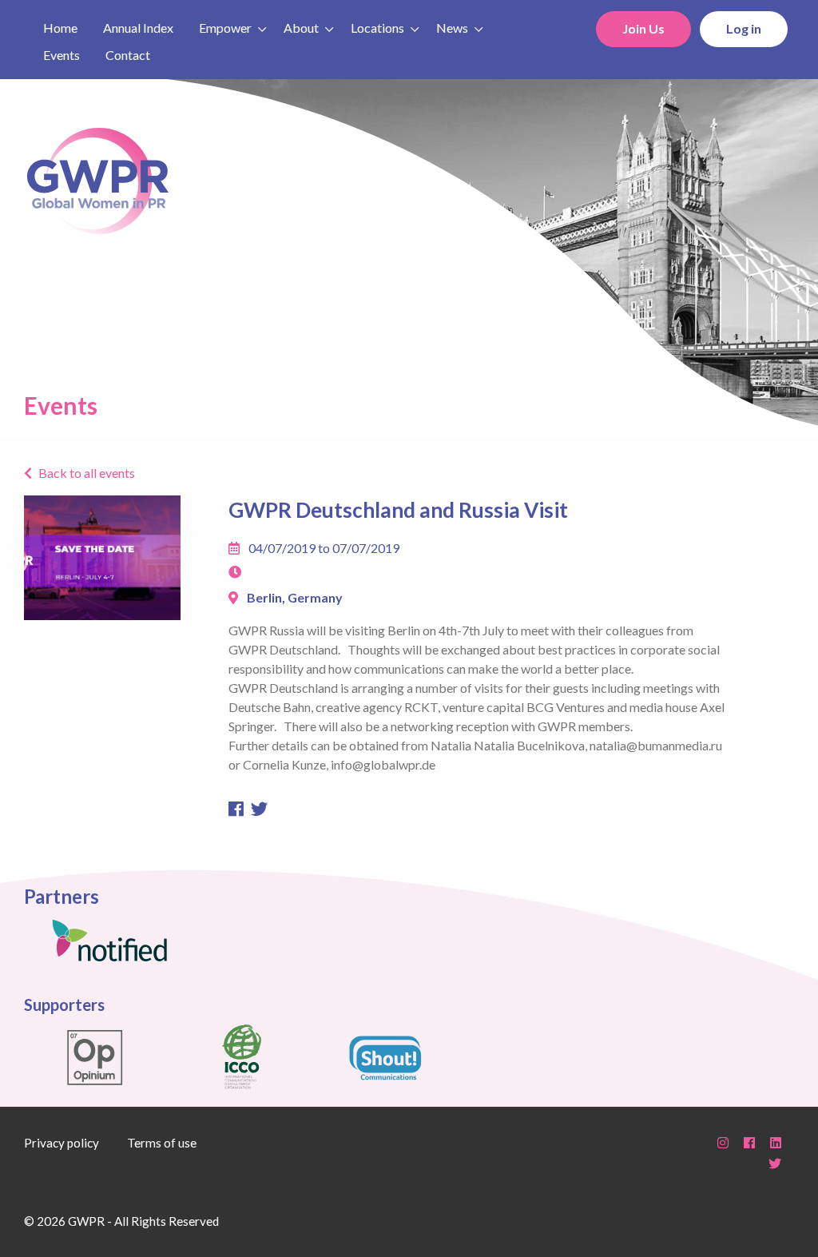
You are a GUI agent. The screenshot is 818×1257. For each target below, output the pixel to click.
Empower (225, 27)
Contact (127, 54)
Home (60, 27)
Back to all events (86, 473)
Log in (743, 28)
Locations (377, 27)
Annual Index (138, 27)
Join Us (643, 28)
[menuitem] (60, 26)
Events (61, 54)
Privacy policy (61, 1143)
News (452, 27)
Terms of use (162, 1143)
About (301, 27)
